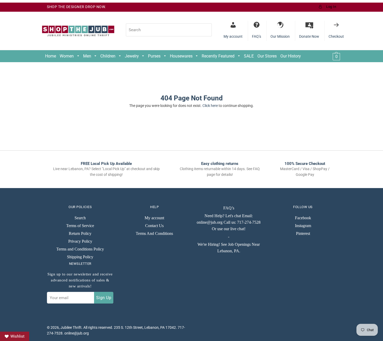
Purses (155, 56)
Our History (290, 56)
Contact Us (154, 225)
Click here (210, 106)
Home (50, 56)
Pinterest (303, 233)
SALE (249, 56)
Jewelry (132, 56)
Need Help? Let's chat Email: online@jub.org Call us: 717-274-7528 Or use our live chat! (229, 222)
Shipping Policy (80, 257)
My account (154, 218)
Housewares (182, 56)
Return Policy (80, 233)
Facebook (303, 218)
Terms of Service (80, 225)
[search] (169, 29)
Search (80, 218)
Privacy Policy (80, 241)
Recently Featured (219, 56)
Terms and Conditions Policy (80, 249)
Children (108, 56)
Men (87, 56)
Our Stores (267, 56)
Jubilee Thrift (71, 327)
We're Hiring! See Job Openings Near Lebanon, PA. (228, 247)
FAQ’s (228, 208)
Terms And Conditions (154, 233)
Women (67, 56)
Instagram (303, 225)
